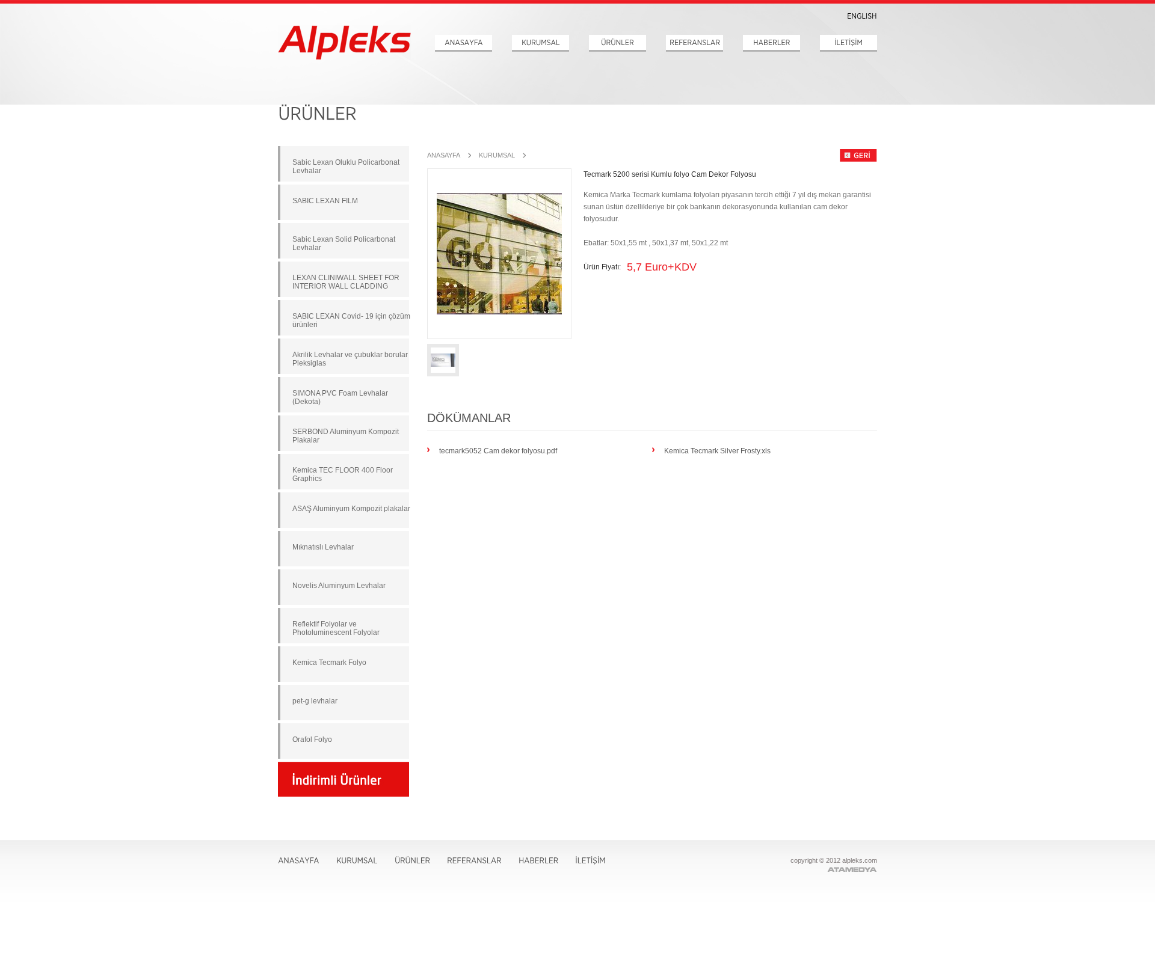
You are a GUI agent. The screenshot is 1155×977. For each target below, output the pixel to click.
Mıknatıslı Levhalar (323, 547)
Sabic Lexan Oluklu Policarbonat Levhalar (345, 166)
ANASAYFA (443, 155)
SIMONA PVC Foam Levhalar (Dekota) (340, 397)
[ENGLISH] (862, 16)
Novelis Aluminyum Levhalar (339, 585)
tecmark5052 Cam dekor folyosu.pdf (498, 450)
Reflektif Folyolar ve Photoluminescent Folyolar (336, 628)
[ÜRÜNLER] (617, 43)
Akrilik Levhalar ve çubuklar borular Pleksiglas (350, 359)
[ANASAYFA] (463, 43)
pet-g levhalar (314, 701)
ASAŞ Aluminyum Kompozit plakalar (351, 508)
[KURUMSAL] (540, 43)
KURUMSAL (497, 155)
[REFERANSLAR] (694, 43)
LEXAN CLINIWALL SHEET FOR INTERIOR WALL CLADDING (345, 282)
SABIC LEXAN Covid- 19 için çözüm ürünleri (351, 320)
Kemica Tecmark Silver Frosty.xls (717, 450)
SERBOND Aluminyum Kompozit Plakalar (345, 435)
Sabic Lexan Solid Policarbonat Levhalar (343, 243)
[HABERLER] (771, 43)
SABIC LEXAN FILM (325, 201)
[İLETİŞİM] (848, 43)
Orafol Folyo (312, 739)
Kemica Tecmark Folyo (329, 662)
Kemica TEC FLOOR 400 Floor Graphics (342, 474)
